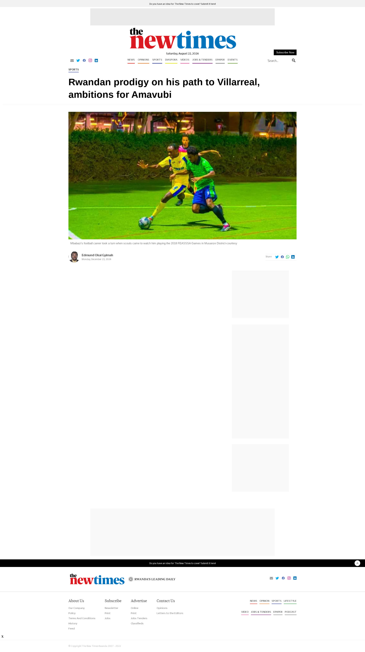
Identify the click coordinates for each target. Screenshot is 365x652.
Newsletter (111, 607)
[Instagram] (90, 61)
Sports (157, 59)
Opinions (143, 59)
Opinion (264, 600)
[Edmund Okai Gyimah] (74, 261)
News (131, 59)
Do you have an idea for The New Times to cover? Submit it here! (182, 4)
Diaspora (171, 59)
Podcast (291, 611)
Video (245, 611)
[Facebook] (84, 61)
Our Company (76, 607)
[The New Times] (182, 48)
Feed (71, 628)
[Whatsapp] (287, 257)
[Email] (72, 61)
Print (107, 613)
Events (233, 59)
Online (134, 607)
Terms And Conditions (81, 618)
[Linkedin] (96, 61)
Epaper (220, 59)
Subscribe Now (285, 52)
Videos (184, 59)
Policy (71, 613)
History (72, 623)
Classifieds (137, 623)
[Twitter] (78, 61)
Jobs (107, 618)
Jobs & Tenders (202, 59)
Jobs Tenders (139, 618)
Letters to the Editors (170, 613)
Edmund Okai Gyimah (97, 255)
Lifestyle (290, 600)
